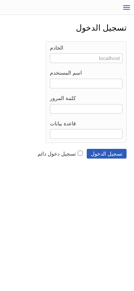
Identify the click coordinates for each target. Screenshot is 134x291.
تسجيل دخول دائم (57, 154)
